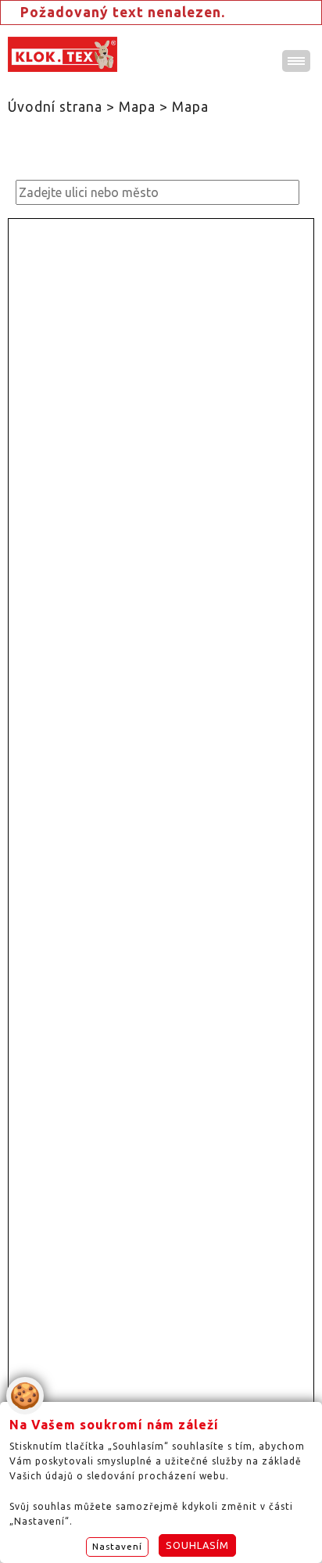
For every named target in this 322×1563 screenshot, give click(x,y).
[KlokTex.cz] (62, 54)
